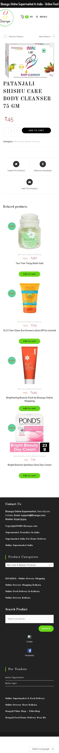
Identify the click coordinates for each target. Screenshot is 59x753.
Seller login (11, 683)
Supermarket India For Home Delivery (25, 539)
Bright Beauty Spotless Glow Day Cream (29, 465)
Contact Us (13, 504)
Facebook (29, 655)
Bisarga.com (30, 526)
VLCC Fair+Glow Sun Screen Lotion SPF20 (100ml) (29, 330)
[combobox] (29, 565)
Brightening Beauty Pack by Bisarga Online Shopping (29, 399)
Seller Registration (14, 677)
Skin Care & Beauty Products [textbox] (29, 565)
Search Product (16, 609)
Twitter (29, 641)
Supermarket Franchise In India (22, 532)
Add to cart (36, 130)
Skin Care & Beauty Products (27, 141)
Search (46, 629)
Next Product (44, 36)
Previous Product (16, 36)
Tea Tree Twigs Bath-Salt (29, 263)
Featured (17, 456)
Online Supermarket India (19, 545)
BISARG (25, 579)
